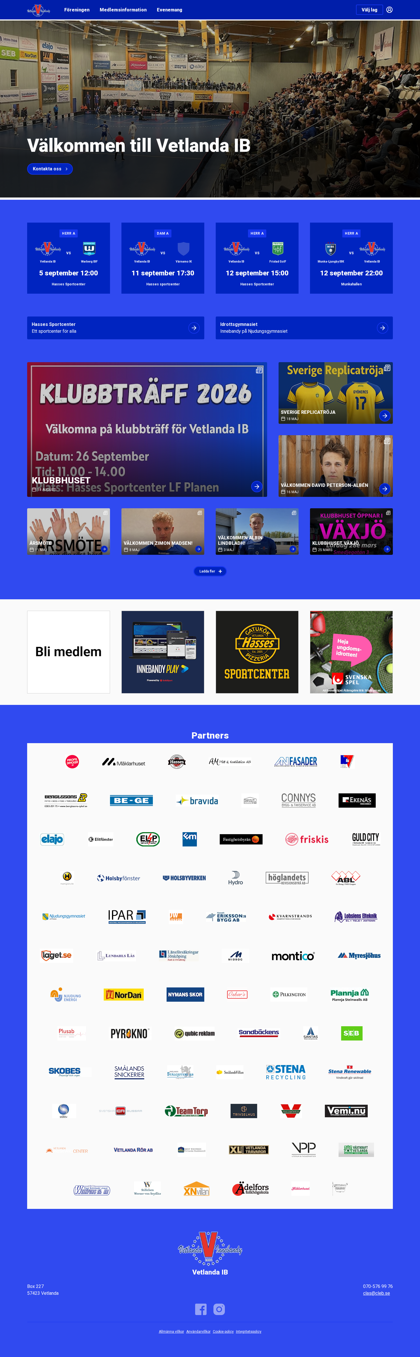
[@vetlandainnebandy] (219, 1309)
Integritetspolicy (248, 1332)
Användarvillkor (198, 1332)
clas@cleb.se (376, 1293)
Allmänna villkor (171, 1332)
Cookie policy (223, 1332)
